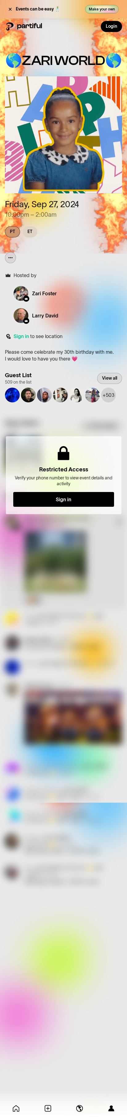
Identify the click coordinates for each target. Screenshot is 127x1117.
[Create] (47, 1108)
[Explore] (79, 1108)
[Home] (16, 1108)
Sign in (21, 336)
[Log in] (111, 1108)
